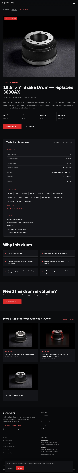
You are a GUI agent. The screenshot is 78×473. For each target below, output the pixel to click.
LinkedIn (8, 429)
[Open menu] (74, 2)
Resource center (46, 422)
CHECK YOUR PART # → (13, 205)
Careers (43, 419)
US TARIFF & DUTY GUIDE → (15, 208)
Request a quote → (12, 126)
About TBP (44, 416)
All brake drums (7, 440)
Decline (10, 468)
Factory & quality (8, 450)
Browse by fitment (8, 443)
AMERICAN (14, 9)
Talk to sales (29, 126)
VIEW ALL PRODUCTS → (68, 319)
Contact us (44, 431)
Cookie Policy (50, 463)
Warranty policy (7, 453)
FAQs (43, 428)
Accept (20, 468)
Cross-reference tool (9, 446)
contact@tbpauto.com (20, 429)
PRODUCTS (6, 9)
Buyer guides (45, 425)
